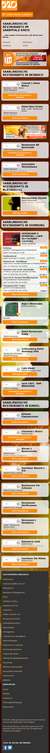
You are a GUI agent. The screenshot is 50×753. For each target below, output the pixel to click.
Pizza (5, 597)
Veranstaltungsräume (12, 649)
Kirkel (25, 46)
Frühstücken (8, 579)
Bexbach (6, 42)
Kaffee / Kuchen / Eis (12, 614)
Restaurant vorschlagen (24, 722)
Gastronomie (8, 676)
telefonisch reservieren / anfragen (20, 96)
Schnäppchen (8, 632)
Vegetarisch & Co (10, 606)
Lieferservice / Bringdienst (14, 636)
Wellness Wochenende (12, 667)
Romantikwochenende (12, 671)
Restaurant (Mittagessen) (14, 593)
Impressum (8, 698)
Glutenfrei (7, 610)
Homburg (7, 46)
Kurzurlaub (7, 663)
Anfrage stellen (20, 213)
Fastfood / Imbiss (10, 601)
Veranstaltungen (10, 641)
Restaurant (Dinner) (11, 619)
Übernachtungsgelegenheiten (15, 658)
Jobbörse (6, 680)
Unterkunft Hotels (10, 654)
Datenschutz (8, 707)
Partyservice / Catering (13, 645)
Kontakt (6, 694)
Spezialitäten (8, 628)
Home (5, 689)
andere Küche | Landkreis (18, 14)
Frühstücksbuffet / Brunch (14, 584)
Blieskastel (28, 42)
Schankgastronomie (11, 623)
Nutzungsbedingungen (12, 702)
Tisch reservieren (20, 118)
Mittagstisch (8, 588)
